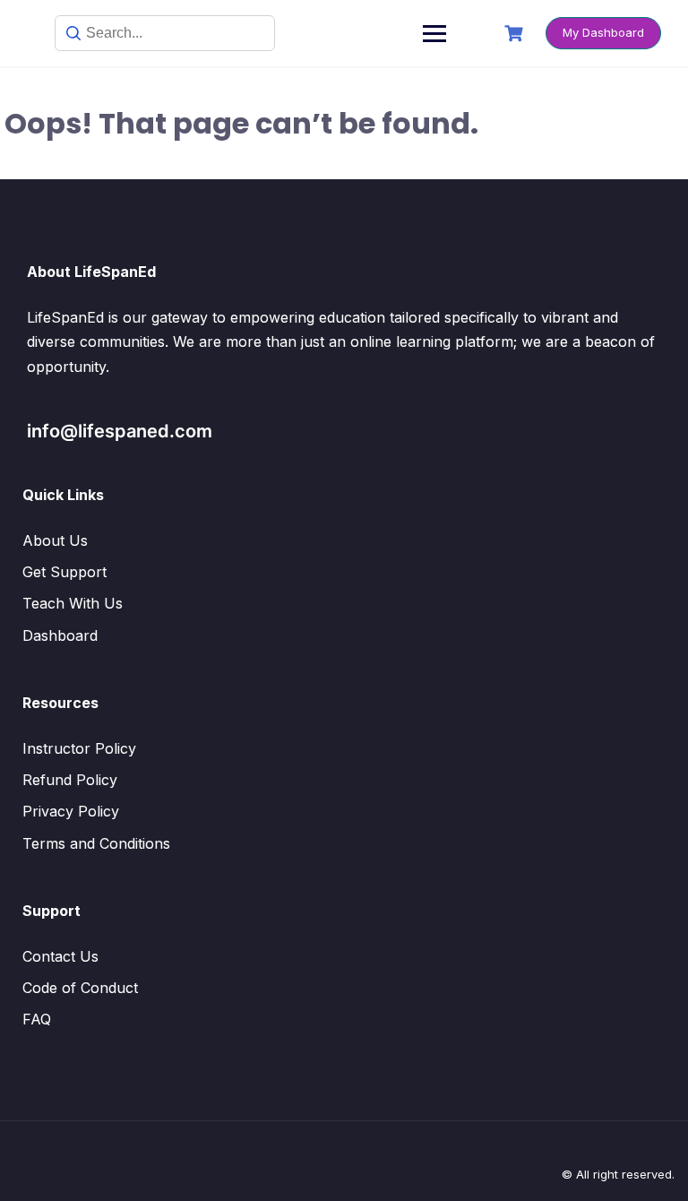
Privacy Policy (70, 811)
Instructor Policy (79, 748)
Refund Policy (69, 780)
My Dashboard (603, 32)
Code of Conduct (80, 988)
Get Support (64, 572)
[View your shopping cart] (516, 33)
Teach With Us (72, 603)
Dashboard (60, 635)
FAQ (36, 1019)
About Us (55, 540)
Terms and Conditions (96, 843)
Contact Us (60, 956)
